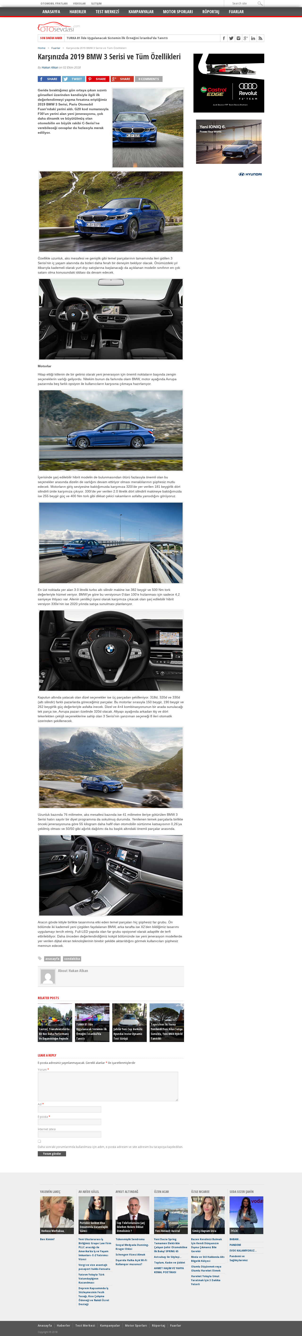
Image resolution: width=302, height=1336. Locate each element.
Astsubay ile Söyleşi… (167, 1257)
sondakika (72, 959)
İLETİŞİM (96, 3)
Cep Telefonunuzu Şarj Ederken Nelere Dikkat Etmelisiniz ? (131, 1227)
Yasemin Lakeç (50, 1191)
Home (42, 48)
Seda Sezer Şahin (242, 1191)
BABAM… (235, 1239)
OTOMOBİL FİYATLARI (54, 3)
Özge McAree (200, 1191)
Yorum (43, 1070)
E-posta (44, 1117)
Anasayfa (51, 11)
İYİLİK (234, 1231)
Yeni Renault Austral (167, 1231)
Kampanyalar (141, 11)
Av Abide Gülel (89, 1191)
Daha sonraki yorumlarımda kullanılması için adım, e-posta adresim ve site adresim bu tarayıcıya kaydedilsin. (110, 1147)
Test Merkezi (107, 11)
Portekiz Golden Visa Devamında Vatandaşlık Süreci (94, 1227)
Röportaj (210, 11)
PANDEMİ (235, 1245)
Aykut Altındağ (127, 1191)
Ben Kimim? (47, 1239)
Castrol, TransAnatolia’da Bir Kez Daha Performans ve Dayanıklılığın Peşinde (54, 1034)
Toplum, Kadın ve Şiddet (169, 1262)
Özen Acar (161, 1191)
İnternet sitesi (47, 1129)
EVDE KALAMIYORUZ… (243, 1250)
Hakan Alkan (50, 67)
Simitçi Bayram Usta (204, 1231)
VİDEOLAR (79, 3)
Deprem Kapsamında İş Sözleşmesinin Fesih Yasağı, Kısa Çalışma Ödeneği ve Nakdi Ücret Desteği (94, 1296)
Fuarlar (236, 11)
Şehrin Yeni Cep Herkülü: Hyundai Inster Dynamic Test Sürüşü (113, 38)
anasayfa (52, 959)
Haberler (78, 11)
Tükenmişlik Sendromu (130, 1239)
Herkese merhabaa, (52, 1231)
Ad (41, 1104)
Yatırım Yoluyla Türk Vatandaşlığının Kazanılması (91, 1278)
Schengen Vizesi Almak (130, 1254)
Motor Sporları (178, 11)
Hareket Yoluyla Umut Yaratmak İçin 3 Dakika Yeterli (205, 1280)
